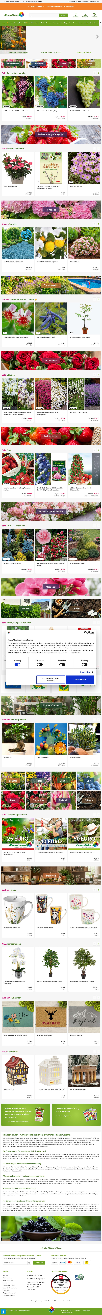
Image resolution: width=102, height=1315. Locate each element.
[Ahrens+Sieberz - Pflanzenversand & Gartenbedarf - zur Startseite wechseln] (14, 15)
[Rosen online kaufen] (63, 63)
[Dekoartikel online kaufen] (51, 875)
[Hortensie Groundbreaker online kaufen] (51, 511)
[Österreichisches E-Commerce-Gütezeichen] (79, 1277)
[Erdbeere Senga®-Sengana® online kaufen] (51, 134)
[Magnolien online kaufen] (51, 587)
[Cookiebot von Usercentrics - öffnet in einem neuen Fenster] (85, 632)
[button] (3, 1311)
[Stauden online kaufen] (89, 63)
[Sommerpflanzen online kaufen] (51, 285)
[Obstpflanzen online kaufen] (38, 63)
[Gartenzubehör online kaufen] (76, 608)
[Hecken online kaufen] (26, 608)
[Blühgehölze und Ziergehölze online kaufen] (38, 800)
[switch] (40, 664)
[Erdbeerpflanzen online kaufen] (51, 436)
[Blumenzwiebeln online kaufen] (13, 63)
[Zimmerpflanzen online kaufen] (51, 705)
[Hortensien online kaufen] (51, 210)
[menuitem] (12, 1)
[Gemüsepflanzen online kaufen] (63, 781)
